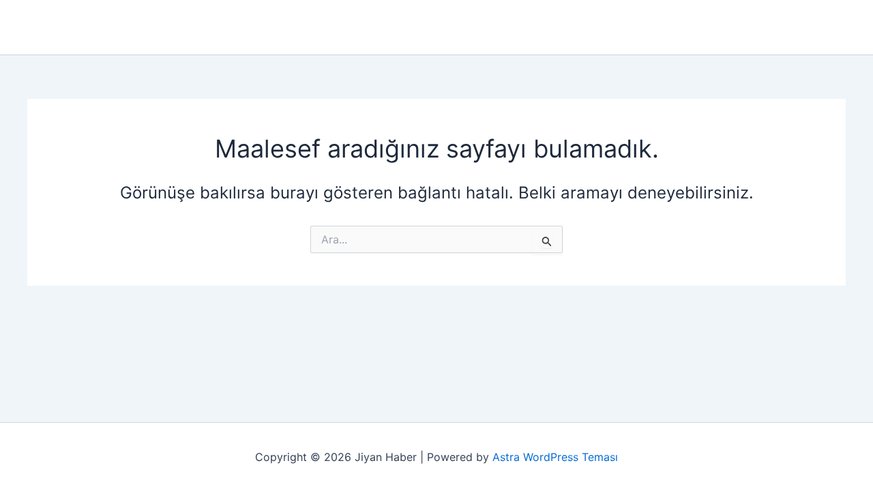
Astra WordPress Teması (555, 457)
